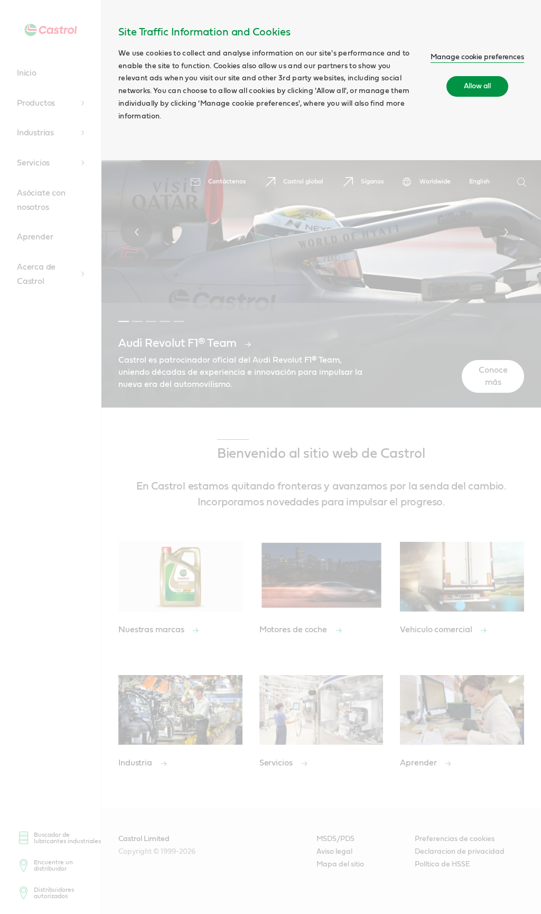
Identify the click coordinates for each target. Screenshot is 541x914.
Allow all (477, 86)
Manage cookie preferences (477, 57)
